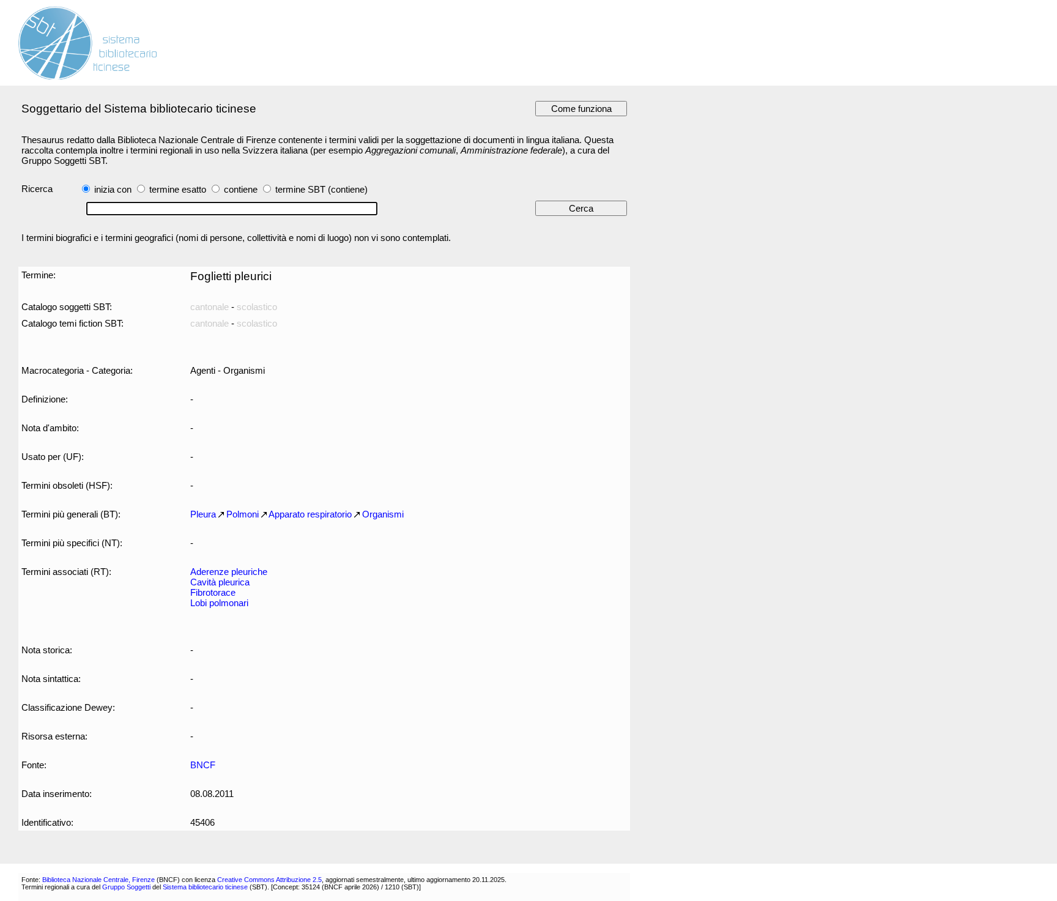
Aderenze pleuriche (228, 571)
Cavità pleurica (220, 582)
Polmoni (242, 514)
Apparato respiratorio (310, 514)
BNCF (202, 765)
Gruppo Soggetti (126, 887)
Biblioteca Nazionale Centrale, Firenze (98, 879)
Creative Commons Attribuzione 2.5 (269, 879)
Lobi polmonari (219, 603)
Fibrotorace (213, 592)
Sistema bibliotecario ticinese (205, 887)
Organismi (383, 514)
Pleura (203, 514)
